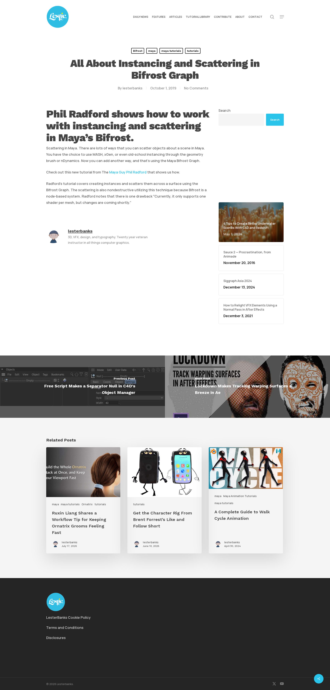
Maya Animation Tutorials (240, 496)
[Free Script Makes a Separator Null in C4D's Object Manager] (82, 387)
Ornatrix (87, 504)
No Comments (196, 88)
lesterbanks (132, 88)
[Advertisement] (251, 164)
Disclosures (56, 637)
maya (151, 50)
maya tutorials (171, 50)
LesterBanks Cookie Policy (68, 617)
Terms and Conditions (64, 627)
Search (224, 110)
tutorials (193, 50)
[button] (282, 17)
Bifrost (137, 50)
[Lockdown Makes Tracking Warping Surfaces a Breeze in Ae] (247, 387)
